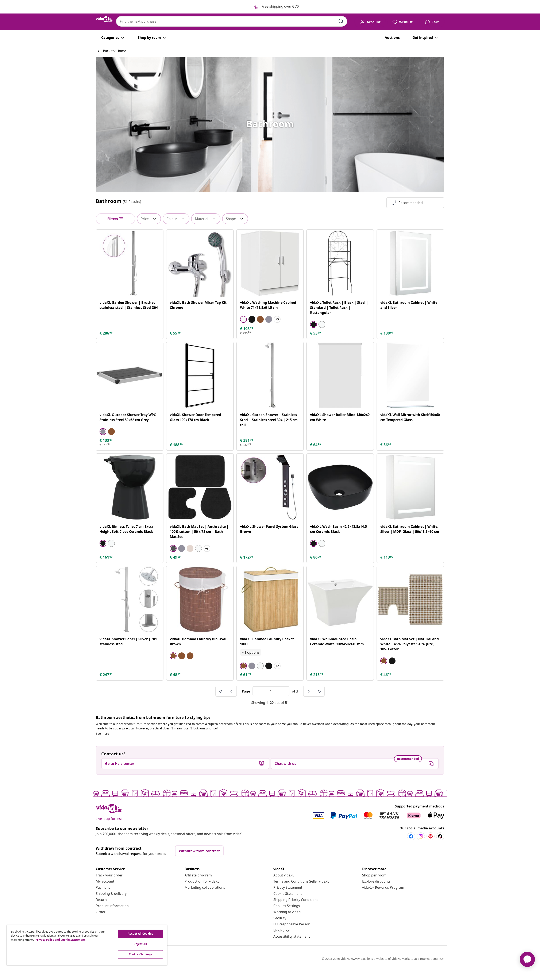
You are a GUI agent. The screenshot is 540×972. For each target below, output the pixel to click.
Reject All (140, 944)
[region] (87, 945)
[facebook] (411, 836)
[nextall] (319, 691)
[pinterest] (430, 836)
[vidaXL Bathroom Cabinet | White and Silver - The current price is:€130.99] (410, 263)
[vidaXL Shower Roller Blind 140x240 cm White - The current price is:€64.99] (340, 375)
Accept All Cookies (140, 934)
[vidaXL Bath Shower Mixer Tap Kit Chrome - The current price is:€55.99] (199, 263)
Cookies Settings (286, 905)
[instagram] (421, 836)
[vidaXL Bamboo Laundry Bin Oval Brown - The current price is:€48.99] (199, 599)
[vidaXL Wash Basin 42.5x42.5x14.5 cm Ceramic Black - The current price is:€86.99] (340, 487)
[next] (309, 691)
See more (102, 734)
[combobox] (231, 21)
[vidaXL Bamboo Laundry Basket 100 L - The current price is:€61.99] (270, 599)
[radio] (243, 319)
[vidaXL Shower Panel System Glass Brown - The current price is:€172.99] (270, 487)
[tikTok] (440, 836)
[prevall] (221, 691)
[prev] (231, 691)
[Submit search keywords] (341, 21)
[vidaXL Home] (104, 19)
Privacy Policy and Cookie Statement (60, 940)
